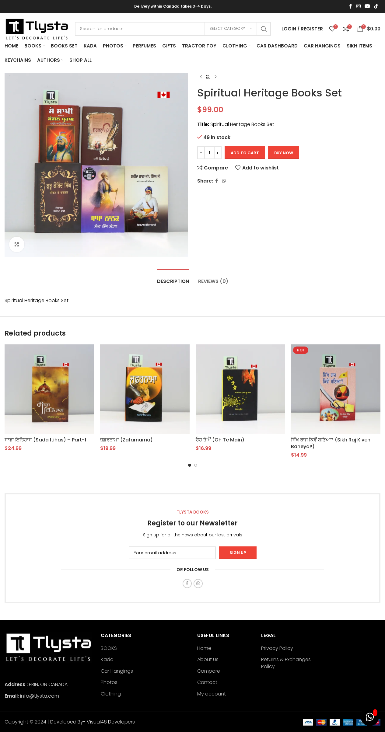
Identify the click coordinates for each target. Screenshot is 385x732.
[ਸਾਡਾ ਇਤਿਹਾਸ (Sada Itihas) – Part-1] (49, 389)
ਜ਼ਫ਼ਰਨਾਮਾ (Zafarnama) (126, 439)
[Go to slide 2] (195, 465)
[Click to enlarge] (16, 244)
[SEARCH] (264, 29)
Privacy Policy (277, 648)
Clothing (111, 694)
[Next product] (215, 77)
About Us (208, 659)
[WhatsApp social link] (224, 181)
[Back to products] (208, 77)
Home (204, 648)
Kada (107, 659)
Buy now (283, 153)
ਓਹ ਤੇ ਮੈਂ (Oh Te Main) (220, 439)
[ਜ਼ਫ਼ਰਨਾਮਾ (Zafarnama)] (145, 389)
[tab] (173, 278)
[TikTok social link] (376, 6)
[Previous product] (201, 77)
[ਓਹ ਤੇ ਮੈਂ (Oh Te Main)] (240, 389)
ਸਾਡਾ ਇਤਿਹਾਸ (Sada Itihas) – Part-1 (45, 439)
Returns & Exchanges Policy (286, 663)
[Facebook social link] (350, 6)
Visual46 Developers (111, 721)
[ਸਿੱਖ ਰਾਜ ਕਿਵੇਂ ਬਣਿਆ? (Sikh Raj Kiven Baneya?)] (335, 389)
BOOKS (109, 648)
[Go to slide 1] (189, 465)
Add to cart (245, 153)
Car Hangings (117, 671)
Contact (207, 682)
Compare (208, 671)
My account (211, 694)
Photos (109, 682)
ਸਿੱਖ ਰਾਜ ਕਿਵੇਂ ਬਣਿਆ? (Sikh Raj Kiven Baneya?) (330, 443)
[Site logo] (37, 28)
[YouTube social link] (367, 6)
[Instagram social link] (358, 6)
